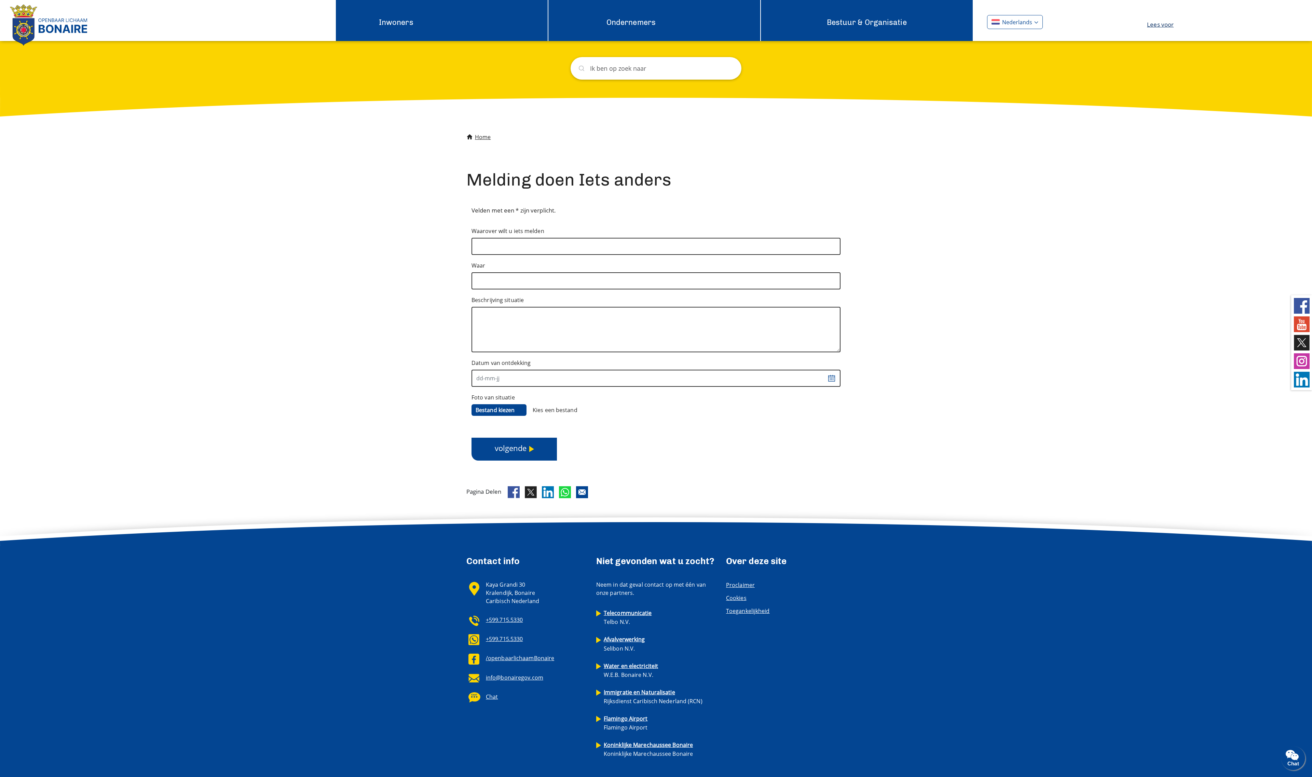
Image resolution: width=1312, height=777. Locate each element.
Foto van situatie (493, 397)
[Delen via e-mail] (582, 492)
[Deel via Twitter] (531, 492)
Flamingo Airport (626, 723)
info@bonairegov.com (514, 677)
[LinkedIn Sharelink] (548, 492)
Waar (478, 265)
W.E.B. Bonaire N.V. (631, 670)
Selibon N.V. (624, 644)
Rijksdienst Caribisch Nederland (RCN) (653, 697)
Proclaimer (740, 585)
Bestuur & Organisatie (867, 22)
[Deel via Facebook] (514, 492)
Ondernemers (631, 22)
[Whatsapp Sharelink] (565, 492)
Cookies (736, 598)
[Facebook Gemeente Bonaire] (1302, 305)
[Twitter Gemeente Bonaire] (1302, 342)
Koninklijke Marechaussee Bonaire (648, 749)
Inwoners (396, 22)
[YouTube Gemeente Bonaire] (1302, 324)
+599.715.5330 (504, 620)
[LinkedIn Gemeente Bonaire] (1302, 379)
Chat (492, 696)
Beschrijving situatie (498, 300)
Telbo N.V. (628, 617)
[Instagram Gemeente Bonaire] (1302, 361)
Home (483, 137)
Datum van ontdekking (501, 363)
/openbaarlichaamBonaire (520, 658)
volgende (511, 448)
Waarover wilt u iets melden (508, 231)
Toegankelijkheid (748, 611)
